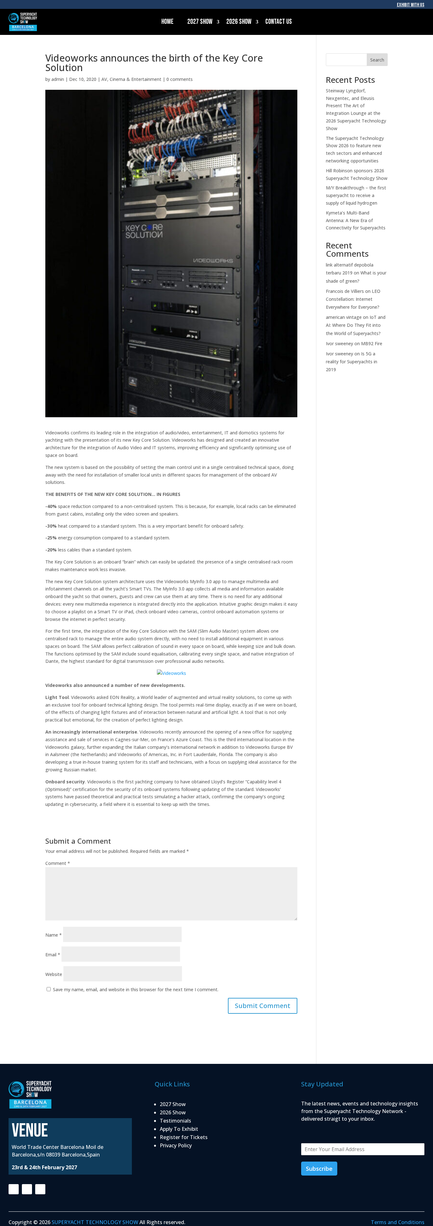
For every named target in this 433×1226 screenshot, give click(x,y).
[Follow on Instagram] (27, 1189)
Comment (57, 863)
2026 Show (238, 21)
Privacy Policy (176, 1145)
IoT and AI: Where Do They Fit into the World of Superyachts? (355, 325)
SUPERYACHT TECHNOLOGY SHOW (95, 1222)
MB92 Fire (371, 343)
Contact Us (278, 21)
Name (53, 935)
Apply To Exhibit (179, 1128)
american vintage (344, 317)
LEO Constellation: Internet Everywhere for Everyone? (353, 299)
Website (53, 974)
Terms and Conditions (397, 1222)
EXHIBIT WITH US (410, 5)
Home (167, 21)
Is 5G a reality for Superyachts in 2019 (351, 361)
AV (104, 79)
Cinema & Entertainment (135, 79)
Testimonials (175, 1120)
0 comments (179, 79)
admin (57, 79)
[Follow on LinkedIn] (40, 1189)
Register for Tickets (184, 1137)
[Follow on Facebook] (14, 1189)
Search (377, 60)
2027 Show (199, 21)
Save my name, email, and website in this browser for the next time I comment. (135, 989)
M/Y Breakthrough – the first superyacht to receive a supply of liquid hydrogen (356, 195)
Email (52, 955)
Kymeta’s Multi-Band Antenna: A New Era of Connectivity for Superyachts (355, 220)
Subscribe (319, 1168)
